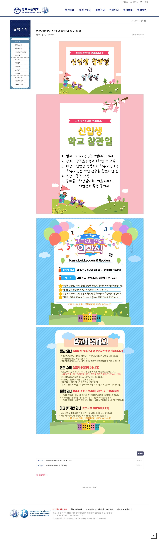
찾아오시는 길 (76, 509)
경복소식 (100, 10)
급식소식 (17, 73)
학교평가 (142, 10)
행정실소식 (18, 45)
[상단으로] (154, 536)
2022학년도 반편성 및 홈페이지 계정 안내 (59, 460)
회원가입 (135, 2)
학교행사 (17, 63)
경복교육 (17, 66)
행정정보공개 (19, 77)
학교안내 (69, 10)
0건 (44, 35)
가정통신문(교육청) (21, 52)
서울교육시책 (19, 81)
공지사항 (17, 41)
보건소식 (17, 70)
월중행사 (17, 59)
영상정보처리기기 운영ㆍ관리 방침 (99, 509)
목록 (141, 453)
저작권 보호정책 (123, 509)
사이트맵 (145, 2)
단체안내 (114, 10)
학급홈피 (128, 10)
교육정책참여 (19, 84)
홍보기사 (17, 56)
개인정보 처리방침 (60, 509)
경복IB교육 (85, 10)
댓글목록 (42, 475)
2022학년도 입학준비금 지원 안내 (56, 465)
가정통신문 (18, 48)
